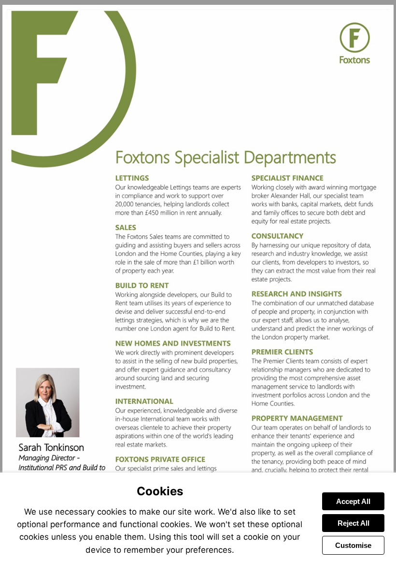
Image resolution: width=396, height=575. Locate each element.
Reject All (353, 523)
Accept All (353, 501)
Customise (353, 545)
